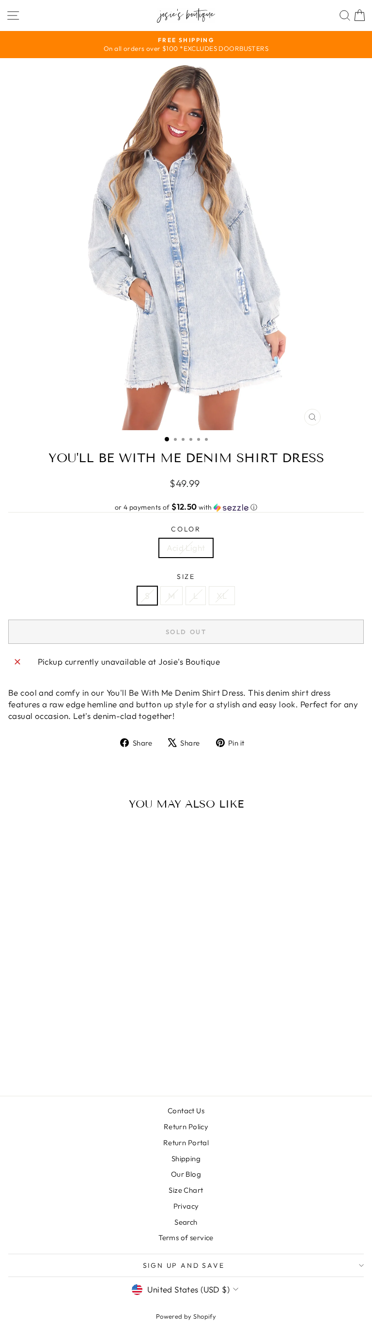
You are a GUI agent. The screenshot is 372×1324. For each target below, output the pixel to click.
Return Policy (186, 1126)
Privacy (186, 1206)
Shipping (186, 1158)
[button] (186, 507)
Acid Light (186, 548)
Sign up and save (184, 1265)
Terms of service (186, 1237)
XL (222, 596)
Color (186, 529)
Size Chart (186, 1190)
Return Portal (186, 1142)
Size (186, 576)
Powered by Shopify (186, 1316)
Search (186, 1222)
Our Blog (186, 1174)
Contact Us (186, 1110)
